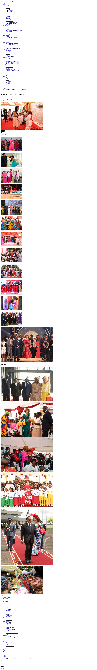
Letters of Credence (10, 19)
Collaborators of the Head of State (13, 48)
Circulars (10, 15)
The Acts (8, 8)
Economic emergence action (12, 58)
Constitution (8, 51)
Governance (8, 60)
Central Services (11, 44)
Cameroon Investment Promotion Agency (14, 74)
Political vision (9, 31)
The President (6, 25)
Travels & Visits (9, 24)
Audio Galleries (9, 78)
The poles (5, 57)
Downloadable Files (10, 646)
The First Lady (6, 35)
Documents (8, 81)
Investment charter (9, 67)
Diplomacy (8, 55)
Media (4, 76)
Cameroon (5, 49)
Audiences (8, 16)
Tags (4, 649)
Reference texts (9, 634)
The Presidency (6, 42)
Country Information (10, 627)
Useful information (10, 56)
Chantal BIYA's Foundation (11, 37)
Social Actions (9, 620)
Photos (4, 88)
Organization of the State (11, 52)
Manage (5, 98)
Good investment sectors (11, 71)
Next (4, 100)
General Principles (9, 65)
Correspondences (9, 21)
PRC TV (5, 653)
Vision (7, 608)
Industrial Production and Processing (13, 62)
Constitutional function (10, 26)
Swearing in (8, 34)
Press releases (8, 17)
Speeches (8, 5)
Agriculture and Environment (12, 61)
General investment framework (12, 70)
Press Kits (8, 18)
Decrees (10, 11)
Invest (4, 64)
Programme (8, 32)
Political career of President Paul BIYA (14, 30)
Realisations (8, 609)
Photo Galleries (9, 77)
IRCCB (7, 41)
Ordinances (10, 10)
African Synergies (9, 39)
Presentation (8, 50)
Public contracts (9, 75)
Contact (4, 656)
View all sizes (9, 99)
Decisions (10, 13)
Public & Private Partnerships (12, 633)
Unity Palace (8, 624)
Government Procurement (11, 631)
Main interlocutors (9, 73)
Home (4, 85)
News (4, 4)
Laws (9, 9)
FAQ (4, 654)
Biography (8, 29)
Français (5, 2)
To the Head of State (12, 23)
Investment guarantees (10, 69)
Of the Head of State (12, 22)
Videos (7, 80)
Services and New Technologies (12, 63)
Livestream (8, 83)
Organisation (8, 622)
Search (4, 650)
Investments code (9, 68)
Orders (9, 12)
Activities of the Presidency (11, 47)
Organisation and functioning (12, 43)
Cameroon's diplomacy (10, 629)
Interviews (8, 6)
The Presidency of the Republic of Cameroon (11, 1)
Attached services (12, 45)
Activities (8, 36)
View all (2, 595)
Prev (4, 97)
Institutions (8, 54)
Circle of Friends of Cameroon (12, 38)
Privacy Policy (6, 655)
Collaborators (8, 623)
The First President (10, 28)
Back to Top (3, 134)
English (4, 3)
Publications (8, 82)
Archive (5, 651)
